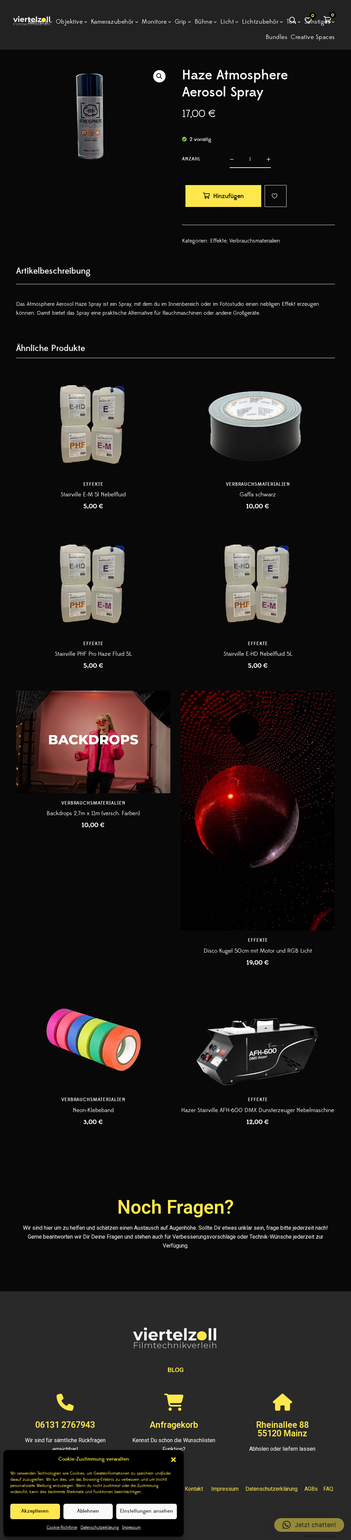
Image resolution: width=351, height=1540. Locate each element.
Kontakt (194, 1489)
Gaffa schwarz (258, 494)
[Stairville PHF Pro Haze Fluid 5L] (93, 582)
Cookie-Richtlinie (62, 1527)
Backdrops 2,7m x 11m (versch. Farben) (93, 813)
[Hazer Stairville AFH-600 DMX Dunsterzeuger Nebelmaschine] (258, 1038)
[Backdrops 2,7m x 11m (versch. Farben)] (93, 742)
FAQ (328, 1489)
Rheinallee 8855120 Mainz (282, 1429)
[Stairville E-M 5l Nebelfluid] (93, 423)
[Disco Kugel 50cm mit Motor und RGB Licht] (258, 793)
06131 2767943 (65, 1425)
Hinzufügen (228, 196)
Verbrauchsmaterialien (254, 240)
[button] (173, 1459)
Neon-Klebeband (93, 1110)
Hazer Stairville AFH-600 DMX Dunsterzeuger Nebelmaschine (257, 1110)
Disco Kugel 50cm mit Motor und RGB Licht (258, 951)
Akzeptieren (35, 1511)
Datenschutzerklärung (100, 1527)
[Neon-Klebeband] (93, 1038)
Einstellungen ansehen (146, 1511)
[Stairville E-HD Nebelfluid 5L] (258, 582)
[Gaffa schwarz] (258, 423)
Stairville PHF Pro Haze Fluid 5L (93, 654)
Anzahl (191, 159)
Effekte (218, 240)
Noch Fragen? (175, 1207)
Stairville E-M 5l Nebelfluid (93, 494)
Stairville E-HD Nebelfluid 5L (257, 654)
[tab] (53, 271)
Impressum (131, 1527)
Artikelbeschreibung (53, 271)
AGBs (311, 1489)
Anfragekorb (174, 1425)
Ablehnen (88, 1511)
